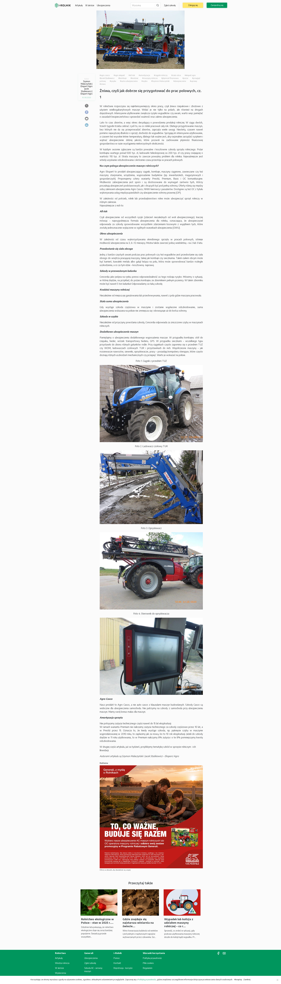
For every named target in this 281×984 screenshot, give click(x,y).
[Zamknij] (277, 979)
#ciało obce (176, 75)
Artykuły (79, 5)
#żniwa (103, 84)
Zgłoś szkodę (170, 5)
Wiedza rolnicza (62, 963)
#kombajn (122, 78)
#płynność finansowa (170, 78)
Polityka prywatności (152, 958)
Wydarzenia (60, 973)
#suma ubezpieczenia (129, 81)
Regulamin (147, 968)
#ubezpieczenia (179, 81)
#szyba (144, 81)
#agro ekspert (119, 75)
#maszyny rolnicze (149, 78)
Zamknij (246, 979)
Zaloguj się (193, 5)
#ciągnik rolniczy (160, 75)
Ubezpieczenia (91, 958)
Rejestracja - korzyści (123, 968)
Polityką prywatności (147, 979)
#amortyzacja (144, 75)
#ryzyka (113, 81)
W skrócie (89, 5)
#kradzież (134, 78)
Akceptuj (238, 979)
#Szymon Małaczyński (160, 81)
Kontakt (117, 963)
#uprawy (193, 81)
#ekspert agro (190, 75)
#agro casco (105, 75)
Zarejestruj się (217, 5)
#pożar (185, 78)
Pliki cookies (148, 963)
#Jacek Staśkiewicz (107, 78)
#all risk (132, 75)
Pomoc (117, 958)
